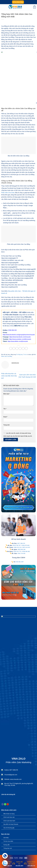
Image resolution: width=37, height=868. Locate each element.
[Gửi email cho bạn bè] (20, 348)
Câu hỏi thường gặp (8, 827)
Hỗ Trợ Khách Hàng (18, 2)
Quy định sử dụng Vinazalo (10, 824)
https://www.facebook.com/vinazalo (20, 337)
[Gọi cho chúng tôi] (5, 804)
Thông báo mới (7, 848)
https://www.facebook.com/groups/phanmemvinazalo (19, 334)
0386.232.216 (17, 547)
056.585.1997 (20, 561)
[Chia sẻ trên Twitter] (16, 348)
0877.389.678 (21, 543)
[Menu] (2, 7)
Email (5, 416)
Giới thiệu (6, 837)
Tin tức (25, 354)
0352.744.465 (21, 553)
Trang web (6, 425)
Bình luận (6, 393)
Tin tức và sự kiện (8, 841)
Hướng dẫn (6, 844)
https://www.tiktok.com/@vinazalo (18, 341)
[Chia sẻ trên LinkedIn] (26, 348)
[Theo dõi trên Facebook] (2, 804)
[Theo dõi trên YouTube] (8, 804)
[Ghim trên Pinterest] (23, 348)
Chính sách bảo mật (8, 817)
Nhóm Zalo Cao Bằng (6, 356)
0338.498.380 (26, 551)
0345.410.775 (17, 551)
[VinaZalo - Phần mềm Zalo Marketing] (15, 7)
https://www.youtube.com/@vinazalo (20, 339)
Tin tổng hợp (19, 354)
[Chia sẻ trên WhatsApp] (10, 348)
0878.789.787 (17, 545)
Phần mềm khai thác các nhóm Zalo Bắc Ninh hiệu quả (9, 376)
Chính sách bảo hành (9, 820)
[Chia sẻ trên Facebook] (13, 348)
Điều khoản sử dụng (8, 813)
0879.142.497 (26, 547)
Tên (4, 408)
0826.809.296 (21, 549)
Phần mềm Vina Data (7, 192)
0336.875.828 (25, 545)
